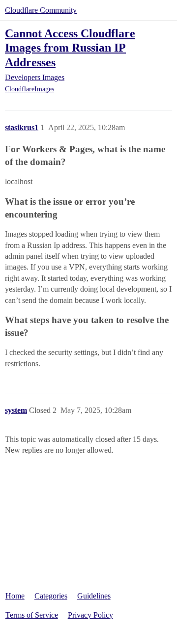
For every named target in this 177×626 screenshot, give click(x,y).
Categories (50, 596)
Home (15, 596)
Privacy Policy (90, 615)
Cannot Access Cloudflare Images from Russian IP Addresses (70, 47)
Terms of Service (31, 615)
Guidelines (94, 596)
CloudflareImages (29, 89)
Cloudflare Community (41, 10)
